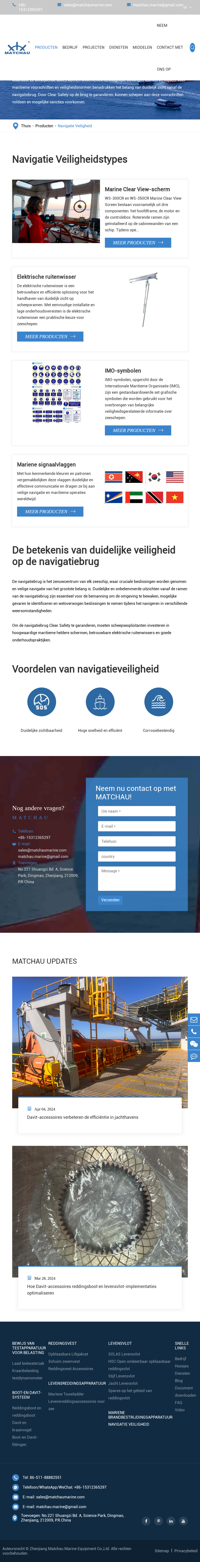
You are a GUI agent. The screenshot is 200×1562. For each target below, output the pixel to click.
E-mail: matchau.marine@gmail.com (50, 1506)
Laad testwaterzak (28, 1363)
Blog (179, 1380)
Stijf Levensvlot (121, 1376)
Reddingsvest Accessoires (70, 1368)
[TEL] (194, 1032)
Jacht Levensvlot (123, 1383)
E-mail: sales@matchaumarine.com (49, 1497)
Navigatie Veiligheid (75, 126)
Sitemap (162, 1551)
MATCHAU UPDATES (44, 961)
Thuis (26, 126)
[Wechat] (194, 1044)
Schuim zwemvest (64, 1361)
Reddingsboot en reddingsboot (26, 1412)
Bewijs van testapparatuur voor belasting (29, 1348)
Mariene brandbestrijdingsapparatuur (140, 1415)
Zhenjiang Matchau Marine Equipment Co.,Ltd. (70, 1548)
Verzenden (110, 900)
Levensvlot (120, 1343)
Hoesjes (182, 1366)
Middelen (142, 47)
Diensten (118, 47)
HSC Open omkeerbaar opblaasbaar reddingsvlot (139, 1365)
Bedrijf (70, 47)
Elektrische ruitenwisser (46, 277)
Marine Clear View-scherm (137, 189)
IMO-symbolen (123, 371)
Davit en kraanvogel (21, 1426)
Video (180, 1410)
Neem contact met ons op (170, 47)
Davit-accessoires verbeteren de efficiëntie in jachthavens (82, 1117)
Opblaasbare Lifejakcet (68, 1354)
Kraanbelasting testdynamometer (27, 1374)
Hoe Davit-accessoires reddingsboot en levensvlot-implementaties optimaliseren (91, 1287)
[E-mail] (194, 1019)
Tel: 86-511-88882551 (38, 1477)
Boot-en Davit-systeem (27, 1395)
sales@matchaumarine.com (84, 5)
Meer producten (138, 242)
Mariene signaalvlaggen (46, 465)
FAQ (178, 1402)
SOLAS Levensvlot (124, 1354)
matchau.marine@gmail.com (155, 5)
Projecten (93, 47)
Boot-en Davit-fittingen (25, 1441)
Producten (46, 47)
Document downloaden (185, 1392)
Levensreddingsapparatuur (77, 1383)
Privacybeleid (186, 1551)
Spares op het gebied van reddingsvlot (130, 1394)
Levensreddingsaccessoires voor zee (76, 1405)
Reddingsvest (62, 1343)
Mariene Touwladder (66, 1394)
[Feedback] (194, 1056)
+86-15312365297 (27, 7)
